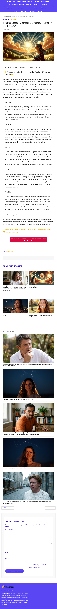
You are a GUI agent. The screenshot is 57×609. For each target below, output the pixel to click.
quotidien (8, 251)
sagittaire (44, 8)
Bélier (36, 4)
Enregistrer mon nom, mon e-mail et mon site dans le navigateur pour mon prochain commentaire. (37, 566)
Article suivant (50, 508)
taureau (23, 11)
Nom (6, 546)
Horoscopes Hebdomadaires (22, 1)
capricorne (10, 8)
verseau (32, 11)
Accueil (9, 1)
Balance (28, 4)
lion (28, 8)
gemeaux (20, 8)
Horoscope (8, 16)
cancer (43, 4)
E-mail (7, 552)
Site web (7, 558)
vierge (40, 11)
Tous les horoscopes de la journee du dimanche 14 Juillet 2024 (28, 239)
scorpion (15, 11)
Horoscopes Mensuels (41, 1)
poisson (35, 8)
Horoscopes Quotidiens (16, 4)
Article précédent (8, 508)
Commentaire (9, 529)
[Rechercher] (53, 6)
